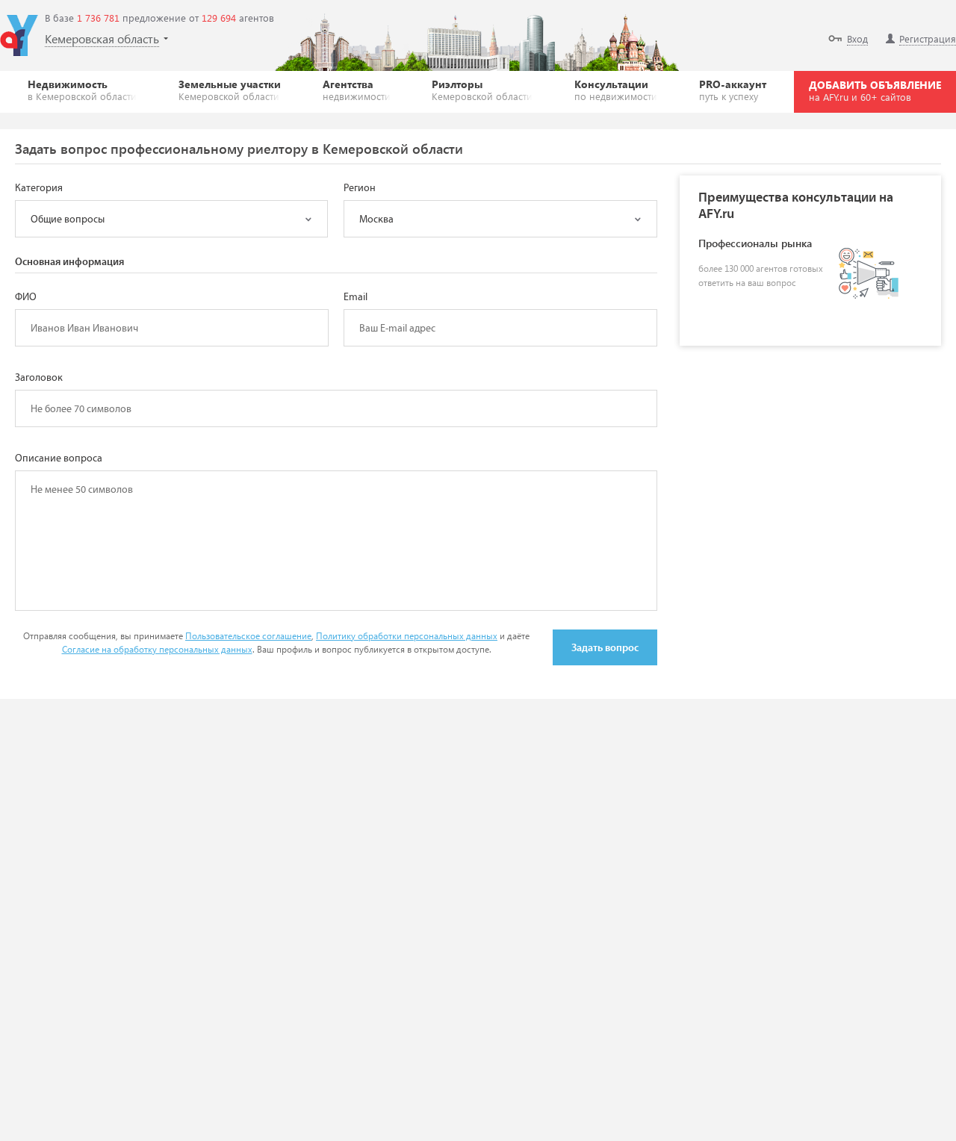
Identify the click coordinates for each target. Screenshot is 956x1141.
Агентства (357, 89)
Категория (39, 188)
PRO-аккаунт (732, 89)
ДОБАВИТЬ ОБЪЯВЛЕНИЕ (875, 90)
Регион (360, 188)
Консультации (615, 89)
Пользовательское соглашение (248, 635)
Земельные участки (230, 89)
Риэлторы (482, 89)
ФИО (26, 297)
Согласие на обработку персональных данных (157, 649)
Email (355, 297)
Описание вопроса (58, 458)
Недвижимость (82, 89)
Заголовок (39, 378)
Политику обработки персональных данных (406, 635)
